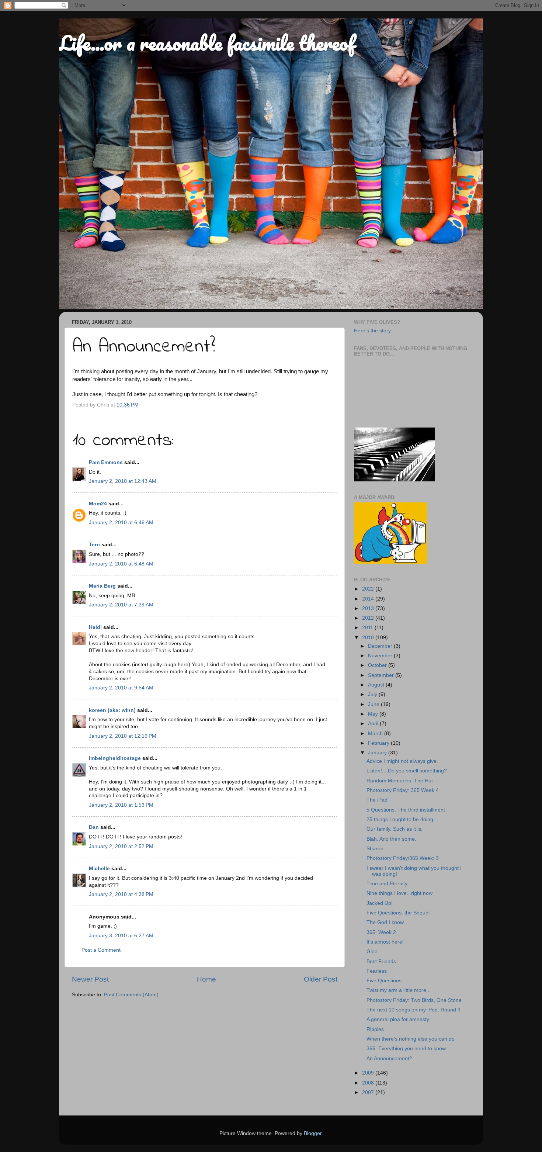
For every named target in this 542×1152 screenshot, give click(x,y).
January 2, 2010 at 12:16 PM (122, 736)
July (373, 694)
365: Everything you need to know (406, 1048)
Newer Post (90, 979)
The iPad (377, 800)
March (376, 733)
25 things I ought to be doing (399, 819)
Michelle (99, 868)
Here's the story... (374, 330)
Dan (94, 827)
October (378, 665)
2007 (368, 1092)
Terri (94, 544)
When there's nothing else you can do (410, 1039)
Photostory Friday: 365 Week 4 (402, 790)
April (374, 723)
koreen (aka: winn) (112, 710)
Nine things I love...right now (399, 893)
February (379, 743)
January (378, 752)
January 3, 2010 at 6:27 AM (121, 935)
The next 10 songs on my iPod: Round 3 (413, 1010)
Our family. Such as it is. (394, 829)
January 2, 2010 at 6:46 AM (121, 522)
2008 (368, 1083)
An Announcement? (389, 1058)
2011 (368, 627)
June (374, 704)
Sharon (374, 848)
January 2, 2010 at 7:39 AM (121, 605)
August (377, 685)
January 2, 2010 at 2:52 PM (121, 846)
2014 (368, 599)
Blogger (313, 1133)
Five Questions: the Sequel (398, 913)
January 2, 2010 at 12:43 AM (122, 481)
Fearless (376, 971)
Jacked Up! (379, 903)
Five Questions (384, 980)
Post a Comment (101, 950)
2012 (368, 618)
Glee (372, 951)
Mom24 (98, 503)
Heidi (95, 627)
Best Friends (381, 961)
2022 (368, 589)
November (381, 655)
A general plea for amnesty (397, 1019)
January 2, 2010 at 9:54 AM (121, 688)
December (381, 646)
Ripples (375, 1029)
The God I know (385, 922)
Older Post (320, 979)
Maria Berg (102, 586)
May (373, 714)
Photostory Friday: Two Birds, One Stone (414, 1000)
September (381, 675)
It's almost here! (385, 942)
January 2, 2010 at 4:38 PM (121, 894)
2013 (368, 608)
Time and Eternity (386, 883)
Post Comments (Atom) (131, 994)
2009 (368, 1073)
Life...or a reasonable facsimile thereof (207, 43)
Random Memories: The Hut (399, 780)
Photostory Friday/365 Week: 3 (402, 858)
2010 (368, 637)
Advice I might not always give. (402, 761)
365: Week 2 (381, 932)
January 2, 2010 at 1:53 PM (121, 805)
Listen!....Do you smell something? (406, 771)
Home (206, 979)
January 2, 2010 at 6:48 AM (121, 564)
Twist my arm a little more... (398, 990)
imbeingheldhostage (115, 758)
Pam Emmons (106, 462)
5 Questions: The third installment (405, 810)
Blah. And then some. (391, 839)
